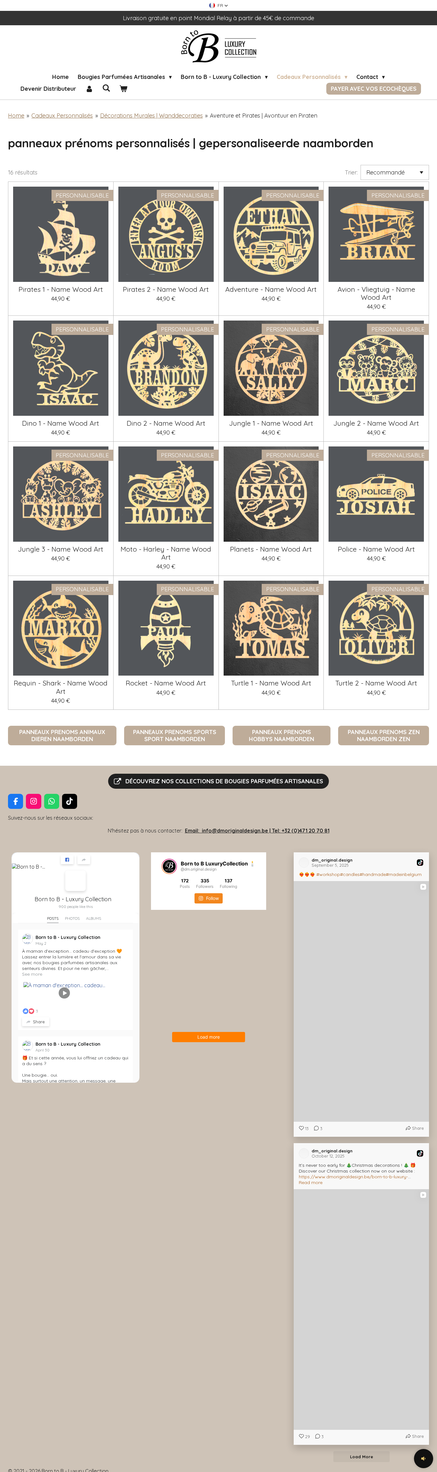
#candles (350, 874)
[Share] (83, 859)
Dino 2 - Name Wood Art (166, 423)
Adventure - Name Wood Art (271, 289)
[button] (218, 5)
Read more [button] (310, 1182)
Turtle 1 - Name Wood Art (271, 683)
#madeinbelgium (404, 874)
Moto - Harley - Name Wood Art (166, 553)
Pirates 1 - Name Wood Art (61, 289)
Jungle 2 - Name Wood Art (376, 423)
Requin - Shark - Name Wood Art (60, 687)
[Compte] (89, 89)
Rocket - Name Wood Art (166, 683)
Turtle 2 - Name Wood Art (376, 683)
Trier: (351, 172)
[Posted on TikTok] (420, 862)
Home (16, 115)
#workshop (328, 874)
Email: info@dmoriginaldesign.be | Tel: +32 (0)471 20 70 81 (257, 830)
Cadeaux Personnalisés (62, 115)
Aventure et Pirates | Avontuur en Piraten (263, 115)
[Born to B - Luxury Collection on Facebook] (75, 881)
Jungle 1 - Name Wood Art (271, 423)
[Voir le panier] (123, 89)
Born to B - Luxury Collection (73, 899)
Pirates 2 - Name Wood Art (166, 289)
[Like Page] (67, 859)
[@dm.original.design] (169, 866)
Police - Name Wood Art (376, 549)
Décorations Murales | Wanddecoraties (151, 115)
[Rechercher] (106, 88)
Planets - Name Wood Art (271, 549)
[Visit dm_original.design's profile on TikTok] (305, 862)
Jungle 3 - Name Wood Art (60, 549)
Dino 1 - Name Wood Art (60, 423)
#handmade (373, 874)
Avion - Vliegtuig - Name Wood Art (376, 293)
